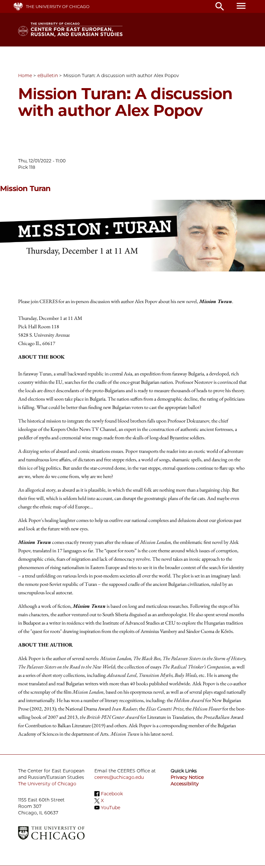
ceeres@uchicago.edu (119, 777)
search (220, 6)
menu (241, 6)
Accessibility (185, 784)
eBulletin (47, 75)
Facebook (112, 794)
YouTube (110, 807)
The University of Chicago (58, 6)
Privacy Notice (187, 777)
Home (25, 75)
